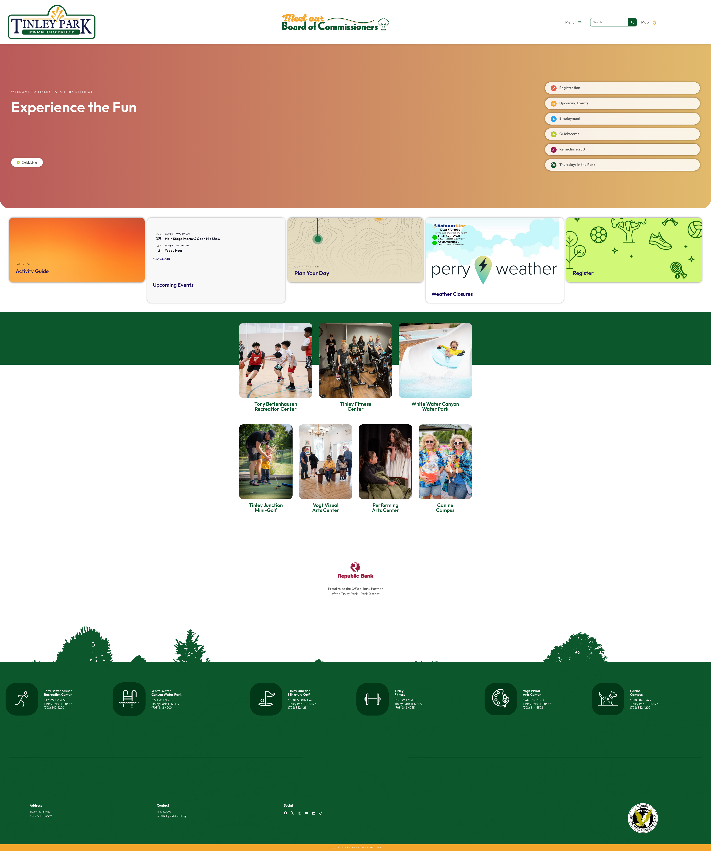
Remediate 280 (572, 149)
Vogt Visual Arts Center (532, 693)
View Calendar (161, 258)
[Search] (632, 22)
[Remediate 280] (554, 150)
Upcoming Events (573, 103)
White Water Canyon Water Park (166, 693)
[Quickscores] (554, 134)
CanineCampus (636, 693)
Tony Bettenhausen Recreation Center (58, 693)
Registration (569, 87)
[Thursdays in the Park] (554, 165)
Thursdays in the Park (577, 164)
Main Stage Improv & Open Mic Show (192, 239)
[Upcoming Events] (554, 104)
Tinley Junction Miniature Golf (299, 693)
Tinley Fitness (400, 693)
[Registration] (554, 88)
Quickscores (569, 133)
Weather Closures (452, 294)
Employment (569, 118)
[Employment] (554, 119)
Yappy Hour (174, 250)
